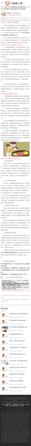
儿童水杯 (9, 438)
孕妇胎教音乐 (16, 415)
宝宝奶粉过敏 (19, 423)
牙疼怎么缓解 (20, 414)
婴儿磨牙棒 (6, 420)
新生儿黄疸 (17, 416)
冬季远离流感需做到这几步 (16, 334)
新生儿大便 (21, 417)
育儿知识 (13, 280)
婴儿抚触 (9, 425)
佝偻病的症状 (5, 428)
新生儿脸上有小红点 (20, 421)
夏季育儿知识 (22, 411)
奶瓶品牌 (6, 434)
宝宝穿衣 (22, 418)
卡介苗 (26, 418)
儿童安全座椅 (9, 411)
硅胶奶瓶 (10, 434)
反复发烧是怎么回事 (6, 442)
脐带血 (25, 417)
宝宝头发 (17, 431)
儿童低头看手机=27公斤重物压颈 (17, 347)
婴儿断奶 (18, 424)
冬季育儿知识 (6, 413)
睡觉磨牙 (10, 429)
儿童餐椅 (14, 438)
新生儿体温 (22, 416)
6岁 (11, 413)
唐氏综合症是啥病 (19, 422)
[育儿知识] (15, 3)
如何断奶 (11, 420)
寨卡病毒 (12, 419)
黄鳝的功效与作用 (14, 442)
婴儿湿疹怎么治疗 (17, 430)
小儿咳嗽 (6, 430)
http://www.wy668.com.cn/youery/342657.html (13, 290)
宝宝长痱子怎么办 (7, 432)
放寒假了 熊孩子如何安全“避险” (17, 340)
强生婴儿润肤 (5, 431)
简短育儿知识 (15, 413)
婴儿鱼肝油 (10, 433)
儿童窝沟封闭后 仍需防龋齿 (16, 380)
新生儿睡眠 (12, 421)
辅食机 (24, 437)
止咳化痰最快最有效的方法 (17, 439)
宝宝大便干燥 (12, 422)
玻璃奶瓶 (15, 433)
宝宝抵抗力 (21, 427)
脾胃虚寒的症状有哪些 (13, 441)
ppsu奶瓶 (15, 434)
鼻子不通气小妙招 (12, 424)
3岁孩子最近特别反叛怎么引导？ (17, 354)
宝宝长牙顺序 (19, 425)
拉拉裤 (10, 439)
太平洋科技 (13, 409)
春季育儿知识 (16, 411)
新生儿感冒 (23, 419)
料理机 (18, 438)
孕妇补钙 (5, 425)
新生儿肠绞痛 (6, 419)
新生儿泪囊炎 (17, 419)
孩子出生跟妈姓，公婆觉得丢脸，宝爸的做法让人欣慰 (15, 268)
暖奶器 (7, 436)
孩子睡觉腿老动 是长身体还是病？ (18, 320)
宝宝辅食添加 (19, 437)
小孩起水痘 (11, 430)
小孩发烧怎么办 (14, 427)
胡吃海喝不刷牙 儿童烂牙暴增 (16, 374)
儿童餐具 (5, 433)
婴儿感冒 (25, 423)
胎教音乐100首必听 (9, 415)
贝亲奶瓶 (19, 433)
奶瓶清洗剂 (11, 436)
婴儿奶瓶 (24, 433)
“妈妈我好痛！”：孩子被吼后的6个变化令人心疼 (13, 274)
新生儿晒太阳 (15, 417)
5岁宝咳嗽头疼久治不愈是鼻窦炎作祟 (18, 313)
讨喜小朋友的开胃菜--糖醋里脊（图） (18, 327)
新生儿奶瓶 (20, 434)
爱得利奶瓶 (12, 435)
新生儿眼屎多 (14, 414)
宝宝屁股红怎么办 (23, 431)
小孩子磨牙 (15, 429)
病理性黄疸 (11, 416)
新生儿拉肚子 (22, 413)
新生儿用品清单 (16, 418)
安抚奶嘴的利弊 (18, 436)
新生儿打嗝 (8, 414)
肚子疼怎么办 (5, 441)
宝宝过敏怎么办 (12, 423)
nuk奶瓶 (17, 435)
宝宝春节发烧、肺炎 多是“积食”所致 (18, 360)
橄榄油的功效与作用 (23, 442)
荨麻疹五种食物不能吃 (23, 441)
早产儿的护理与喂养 (7, 417)
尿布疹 (20, 432)
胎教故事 (22, 415)
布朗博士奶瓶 (23, 435)
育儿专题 (3, 411)
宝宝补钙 (23, 424)
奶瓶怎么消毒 (6, 435)
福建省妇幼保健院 (21, 280)
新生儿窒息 (10, 418)
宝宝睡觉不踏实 (6, 421)
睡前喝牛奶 (21, 420)
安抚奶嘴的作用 (6, 437)
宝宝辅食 (16, 420)
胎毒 (25, 422)
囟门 (6, 418)
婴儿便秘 (14, 425)
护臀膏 (21, 438)
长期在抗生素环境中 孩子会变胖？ (18, 387)
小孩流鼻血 (24, 428)
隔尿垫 (6, 439)
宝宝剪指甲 (11, 431)
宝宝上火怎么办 (15, 432)
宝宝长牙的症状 (12, 428)
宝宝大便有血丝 (7, 427)
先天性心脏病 (5, 422)
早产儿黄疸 (6, 416)
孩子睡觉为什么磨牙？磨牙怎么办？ (18, 367)
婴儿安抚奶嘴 (13, 437)
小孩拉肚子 (19, 428)
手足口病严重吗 (22, 429)
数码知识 (18, 409)
